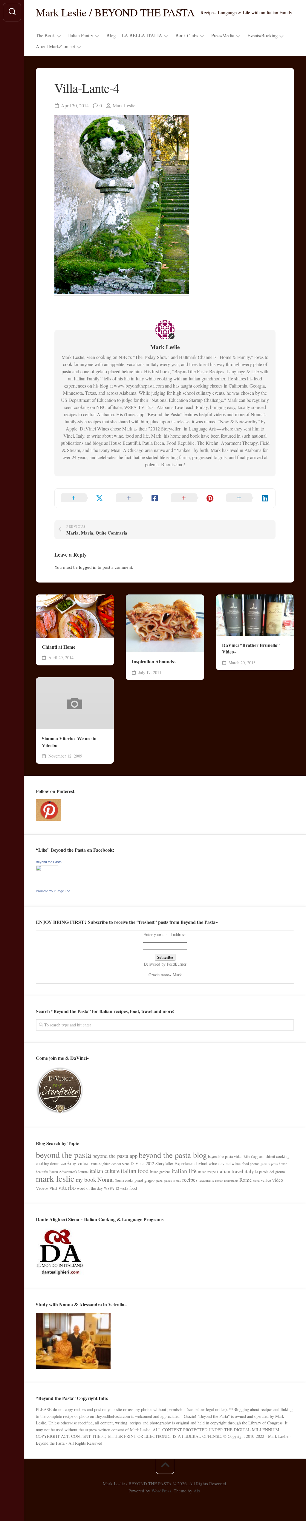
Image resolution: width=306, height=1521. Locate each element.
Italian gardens (160, 1171)
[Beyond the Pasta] (47, 869)
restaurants (206, 1180)
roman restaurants (226, 1180)
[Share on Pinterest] (192, 498)
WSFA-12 (111, 1188)
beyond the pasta (63, 1154)
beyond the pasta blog (173, 1155)
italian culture (105, 1171)
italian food (135, 1171)
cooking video (74, 1163)
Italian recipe (207, 1172)
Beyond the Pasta (49, 862)
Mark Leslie (124, 105)
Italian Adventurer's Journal (68, 1171)
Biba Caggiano (254, 1156)
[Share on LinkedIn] (248, 498)
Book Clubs (186, 35)
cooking (283, 1156)
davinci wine (206, 1163)
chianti (270, 1156)
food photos (250, 1163)
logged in (88, 567)
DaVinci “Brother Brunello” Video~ (251, 648)
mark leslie (55, 1178)
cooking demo (47, 1163)
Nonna (105, 1179)
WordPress (161, 1491)
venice (266, 1180)
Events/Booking (262, 35)
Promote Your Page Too (53, 891)
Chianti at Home (58, 647)
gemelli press (269, 1164)
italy (249, 1171)
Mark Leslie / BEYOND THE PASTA (115, 12)
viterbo (67, 1187)
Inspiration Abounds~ (154, 661)
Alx (197, 1491)
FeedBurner (176, 964)
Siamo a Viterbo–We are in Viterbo (69, 742)
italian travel (230, 1171)
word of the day (90, 1188)
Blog (111, 35)
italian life (184, 1171)
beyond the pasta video (225, 1156)
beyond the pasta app (114, 1155)
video (277, 1180)
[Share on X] (82, 498)
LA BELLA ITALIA (142, 35)
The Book (45, 35)
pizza (159, 1180)
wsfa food (128, 1188)
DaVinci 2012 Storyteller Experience (162, 1163)
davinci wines (229, 1163)
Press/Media (222, 35)
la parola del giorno (270, 1171)
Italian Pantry (80, 35)
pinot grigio (144, 1180)
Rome (245, 1179)
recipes (190, 1179)
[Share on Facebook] (137, 498)
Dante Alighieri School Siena (109, 1163)
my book (86, 1179)
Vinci (53, 1188)
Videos (42, 1188)
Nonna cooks (124, 1180)
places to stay (172, 1180)
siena (256, 1180)
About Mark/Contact (55, 46)
